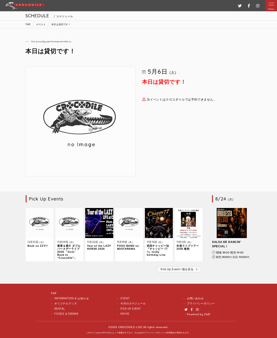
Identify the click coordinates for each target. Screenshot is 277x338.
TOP (53, 293)
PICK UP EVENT (131, 308)
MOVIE (125, 313)
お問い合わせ (195, 298)
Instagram (197, 309)
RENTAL (59, 308)
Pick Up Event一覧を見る (177, 269)
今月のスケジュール (133, 303)
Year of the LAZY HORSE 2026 (99, 247)
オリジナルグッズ (65, 303)
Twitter (186, 309)
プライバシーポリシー (201, 303)
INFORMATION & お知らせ (71, 298)
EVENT (125, 298)
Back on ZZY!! (38, 245)
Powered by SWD (198, 314)
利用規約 (171, 333)
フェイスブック (248, 5)
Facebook (192, 309)
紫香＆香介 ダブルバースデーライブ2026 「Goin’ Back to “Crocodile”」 (68, 251)
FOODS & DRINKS (66, 313)
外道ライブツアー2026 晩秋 (188, 247)
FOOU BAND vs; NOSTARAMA (128, 247)
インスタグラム (257, 5)
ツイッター (239, 5)
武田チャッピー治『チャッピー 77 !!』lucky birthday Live (158, 250)
